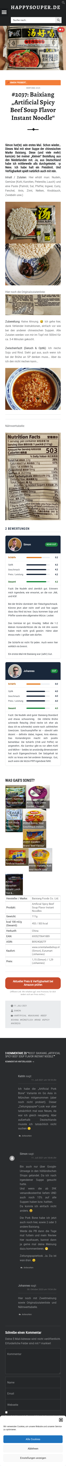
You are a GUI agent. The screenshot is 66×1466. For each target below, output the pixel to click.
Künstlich (27, 1020)
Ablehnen (33, 1448)
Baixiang (34, 1015)
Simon (17, 1010)
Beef (44, 1015)
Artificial (21, 1015)
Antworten (26, 1135)
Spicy (46, 1020)
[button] (61, 1420)
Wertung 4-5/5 (33, 88)
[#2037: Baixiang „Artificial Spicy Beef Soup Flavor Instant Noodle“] (33, 28)
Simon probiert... (17, 82)
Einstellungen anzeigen (33, 1458)
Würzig (16, 1023)
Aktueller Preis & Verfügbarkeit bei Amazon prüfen (33, 983)
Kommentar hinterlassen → (19, 1061)
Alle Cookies (33, 1439)
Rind (38, 1020)
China (15, 1020)
